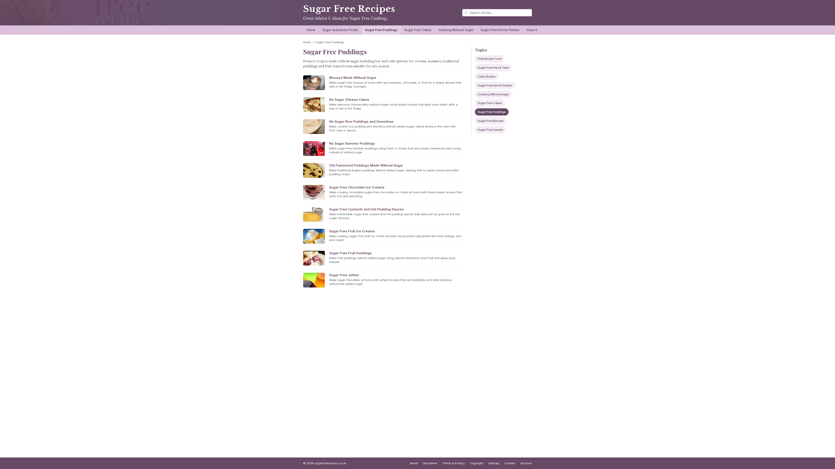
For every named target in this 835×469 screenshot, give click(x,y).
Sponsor (526, 463)
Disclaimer (430, 463)
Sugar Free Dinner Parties (500, 30)
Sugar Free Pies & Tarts (493, 67)
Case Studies (536, 30)
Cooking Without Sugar (456, 30)
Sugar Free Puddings (381, 30)
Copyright (476, 463)
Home (311, 30)
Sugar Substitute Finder (340, 30)
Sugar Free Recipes (349, 8)
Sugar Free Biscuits (491, 120)
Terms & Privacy (454, 463)
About (414, 463)
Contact (509, 463)
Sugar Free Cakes (417, 30)
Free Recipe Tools (490, 58)
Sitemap (493, 463)
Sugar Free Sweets (490, 129)
